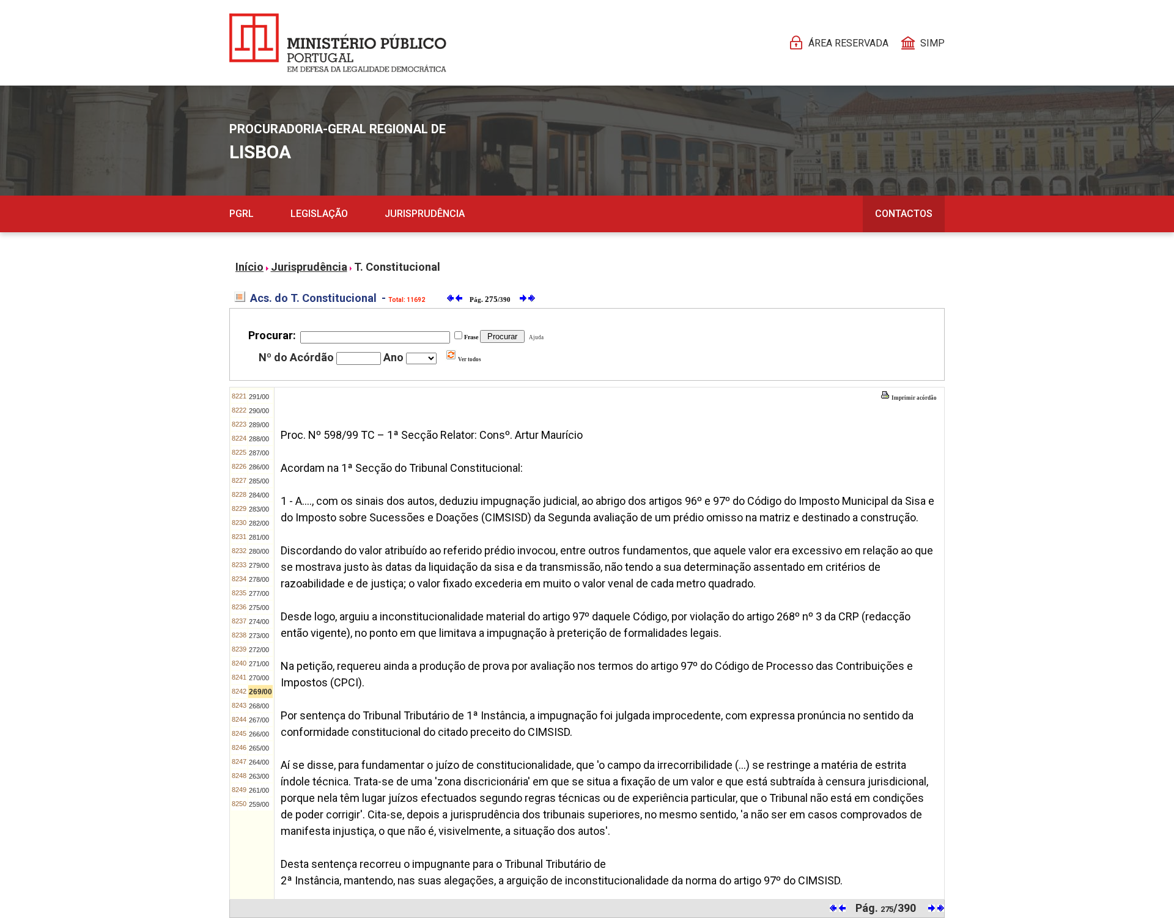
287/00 (259, 453)
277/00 (259, 593)
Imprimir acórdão (913, 398)
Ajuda (535, 337)
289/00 (259, 424)
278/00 (259, 579)
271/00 (259, 663)
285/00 (259, 481)
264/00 (259, 762)
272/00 (259, 649)
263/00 (259, 776)
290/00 (259, 410)
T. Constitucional (397, 266)
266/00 (259, 734)
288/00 (259, 438)
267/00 (259, 720)
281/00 (259, 537)
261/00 (259, 790)
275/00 (259, 607)
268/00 (259, 706)
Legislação (319, 213)
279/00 (259, 565)
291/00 (259, 396)
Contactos (903, 213)
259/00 (259, 804)
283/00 (259, 509)
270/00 (259, 677)
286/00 (259, 467)
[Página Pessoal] (337, 42)
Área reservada (848, 43)
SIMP (932, 43)
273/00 (259, 635)
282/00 (259, 523)
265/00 (259, 748)
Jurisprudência (425, 213)
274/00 (259, 621)
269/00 (260, 692)
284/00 (259, 495)
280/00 (259, 551)
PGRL (241, 213)
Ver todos (469, 359)
